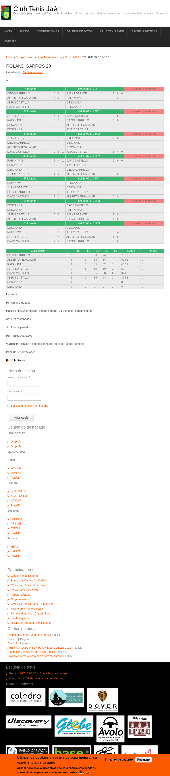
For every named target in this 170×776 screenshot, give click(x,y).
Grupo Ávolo (18, 599)
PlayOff (15, 477)
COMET (15, 528)
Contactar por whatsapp (54, 673)
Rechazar (143, 759)
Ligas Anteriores (46, 57)
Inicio (8, 31)
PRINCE (16, 523)
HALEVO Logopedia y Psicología (31, 622)
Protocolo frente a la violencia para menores (34, 656)
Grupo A (16, 441)
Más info (84, 772)
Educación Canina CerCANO (28, 580)
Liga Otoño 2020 (69, 57)
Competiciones (48, 31)
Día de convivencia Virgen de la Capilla (31, 651)
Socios (24, 31)
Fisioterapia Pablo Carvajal (27, 608)
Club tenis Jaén (112, 31)
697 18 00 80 (28, 673)
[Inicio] (6, 18)
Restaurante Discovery (24, 590)
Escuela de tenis (144, 31)
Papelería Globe (21, 594)
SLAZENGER (19, 495)
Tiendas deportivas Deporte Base (31, 613)
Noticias (10, 41)
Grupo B (16, 446)
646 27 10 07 (25, 678)
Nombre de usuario (19, 377)
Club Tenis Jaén (37, 9)
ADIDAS (16, 500)
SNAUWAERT (19, 491)
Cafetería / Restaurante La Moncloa (32, 604)
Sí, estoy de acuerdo (119, 759)
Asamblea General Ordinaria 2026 (28, 634)
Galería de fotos (80, 31)
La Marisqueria (20, 618)
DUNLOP (16, 472)
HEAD (14, 546)
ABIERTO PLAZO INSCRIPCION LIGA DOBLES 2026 (39, 647)
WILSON (16, 468)
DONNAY (16, 519)
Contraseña (15, 391)
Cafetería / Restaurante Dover (29, 585)
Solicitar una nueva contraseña (29, 405)
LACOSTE (17, 551)
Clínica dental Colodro (24, 575)
